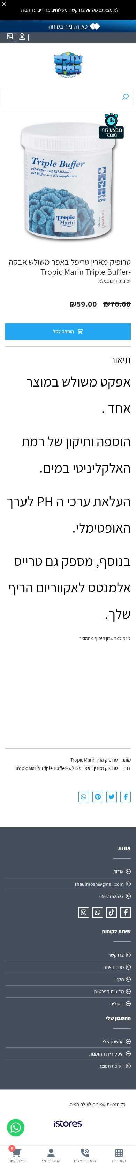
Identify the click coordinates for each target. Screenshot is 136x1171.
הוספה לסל (64, 331)
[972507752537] (97, 912)
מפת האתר (114, 967)
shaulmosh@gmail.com (99, 884)
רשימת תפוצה (111, 1066)
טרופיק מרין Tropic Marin (94, 760)
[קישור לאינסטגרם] (83, 912)
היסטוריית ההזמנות (106, 1054)
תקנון (119, 979)
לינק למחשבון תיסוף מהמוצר (105, 638)
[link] (68, 1129)
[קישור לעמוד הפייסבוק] (125, 912)
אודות (118, 871)
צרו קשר (116, 955)
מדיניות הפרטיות (109, 991)
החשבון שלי (113, 1041)
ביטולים (117, 1004)
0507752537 (111, 896)
